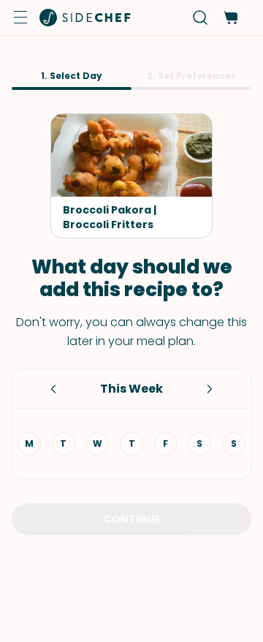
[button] (20, 17)
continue (132, 519)
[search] (200, 18)
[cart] (230, 18)
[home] (85, 17)
